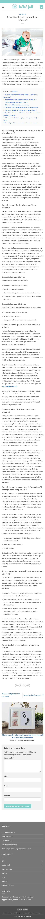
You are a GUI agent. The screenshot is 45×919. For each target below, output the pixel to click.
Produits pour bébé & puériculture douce (16, 849)
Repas (4, 877)
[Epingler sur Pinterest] (28, 685)
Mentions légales (14, 913)
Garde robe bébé (8, 885)
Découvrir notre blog (9, 845)
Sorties (4, 873)
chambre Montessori (9, 386)
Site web (7, 795)
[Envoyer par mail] (24, 685)
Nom (6, 776)
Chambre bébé (7, 869)
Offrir (4, 861)
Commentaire (9, 758)
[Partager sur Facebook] (20, 685)
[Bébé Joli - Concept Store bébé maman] (22, 6)
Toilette (4, 881)
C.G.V (5, 913)
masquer (14, 91)
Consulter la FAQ (8, 841)
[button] (3, 6)
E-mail (6, 786)
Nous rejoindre (7, 836)
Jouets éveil (6, 865)
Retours (39, 913)
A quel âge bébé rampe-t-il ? (33, 695)
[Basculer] (42, 861)
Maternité (22, 14)
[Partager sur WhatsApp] (17, 685)
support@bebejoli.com (10, 900)
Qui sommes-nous (8, 833)
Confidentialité (28, 913)
